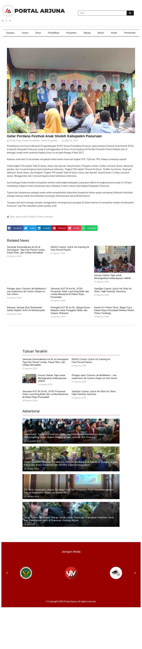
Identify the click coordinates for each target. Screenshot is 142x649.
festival (32, 217)
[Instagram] (6, 21)
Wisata (87, 33)
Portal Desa (15, 140)
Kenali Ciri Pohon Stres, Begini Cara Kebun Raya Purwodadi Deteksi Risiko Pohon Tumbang (114, 310)
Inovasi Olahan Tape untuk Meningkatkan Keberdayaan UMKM (112, 276)
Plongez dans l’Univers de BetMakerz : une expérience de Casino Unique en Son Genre (27, 291)
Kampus (10, 33)
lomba (40, 217)
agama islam (22, 217)
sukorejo (49, 217)
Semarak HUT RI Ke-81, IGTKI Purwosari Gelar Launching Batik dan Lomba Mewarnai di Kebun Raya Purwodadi (70, 292)
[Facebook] (2, 21)
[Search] (130, 13)
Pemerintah (130, 33)
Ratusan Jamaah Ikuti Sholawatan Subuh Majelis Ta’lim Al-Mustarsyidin (26, 309)
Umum (25, 33)
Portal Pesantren (49, 140)
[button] (15, 228)
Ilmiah (114, 33)
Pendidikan (53, 33)
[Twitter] (10, 21)
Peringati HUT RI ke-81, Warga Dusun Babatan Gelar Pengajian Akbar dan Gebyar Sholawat (70, 310)
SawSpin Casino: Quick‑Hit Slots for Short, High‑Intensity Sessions (113, 290)
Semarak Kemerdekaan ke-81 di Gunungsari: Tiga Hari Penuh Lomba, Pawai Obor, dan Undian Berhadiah (26, 250)
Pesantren (71, 33)
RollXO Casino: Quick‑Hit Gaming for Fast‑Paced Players (70, 248)
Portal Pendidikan (31, 140)
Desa (38, 33)
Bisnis (101, 33)
